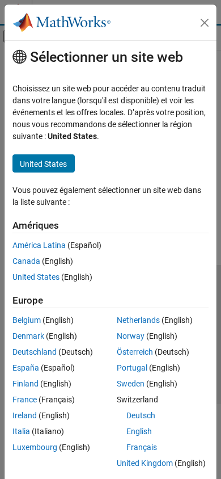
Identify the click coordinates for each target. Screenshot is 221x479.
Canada (26, 261)
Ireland (24, 415)
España (25, 367)
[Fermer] (204, 23)
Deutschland (34, 351)
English (139, 431)
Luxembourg (34, 447)
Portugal (132, 367)
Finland (25, 383)
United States (36, 276)
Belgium (26, 320)
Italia (21, 431)
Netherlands (138, 320)
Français (141, 447)
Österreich (135, 351)
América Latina (39, 245)
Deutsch (140, 415)
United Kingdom (145, 463)
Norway (130, 336)
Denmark (28, 336)
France (24, 399)
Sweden (130, 383)
